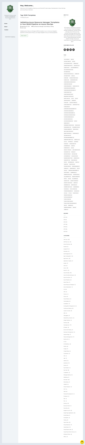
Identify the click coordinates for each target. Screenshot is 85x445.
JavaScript (66, 363)
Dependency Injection (68, 317)
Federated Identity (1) (68, 139)
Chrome (65, 294)
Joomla (65, 365)
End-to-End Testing (67, 329)
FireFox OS (66, 339)
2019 (65, 229)
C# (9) (72, 98)
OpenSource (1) (73, 168)
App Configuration (67, 256)
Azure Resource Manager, (38, 26)
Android (65, 246)
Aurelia (65, 263)
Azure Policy (66, 282)
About (5, 26)
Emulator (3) (75, 129)
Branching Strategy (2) (68, 96)
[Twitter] (70, 49)
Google (65, 348)
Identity (65, 360)
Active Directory (67, 244)
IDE (64, 355)
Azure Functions (67, 277)
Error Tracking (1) (67, 133)
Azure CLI (66, 270)
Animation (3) (66, 67)
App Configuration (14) (68, 69)
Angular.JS (66, 249)
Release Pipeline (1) (76, 176)
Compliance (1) (67, 106)
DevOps (65, 322)
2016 (64, 222)
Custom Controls (67, 310)
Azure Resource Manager (69, 284)
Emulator (65, 327)
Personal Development (68, 393)
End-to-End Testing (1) (68, 131)
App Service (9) (67, 71)
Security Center (67, 405)
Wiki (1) (65, 205)
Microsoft (65, 379)
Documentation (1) (76, 127)
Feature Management (68, 336)
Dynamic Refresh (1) (68, 129)
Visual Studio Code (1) (68, 201)
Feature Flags (66, 334)
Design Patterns (67, 320)
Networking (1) (71, 162)
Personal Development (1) (74, 170)
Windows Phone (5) (67, 207)
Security (65, 403)
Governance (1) (67, 145)
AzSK (65, 265)
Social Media (66, 415)
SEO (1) (65, 178)
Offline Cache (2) (67, 166)
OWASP (65, 384)
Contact (6, 29)
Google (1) (66, 143)
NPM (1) (65, 162)
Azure (65, 268)
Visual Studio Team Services (69, 431)
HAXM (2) (73, 145)
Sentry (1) (75, 182)
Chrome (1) (74, 100)
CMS (65, 291)
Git (64, 341)
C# (64, 289)
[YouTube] (65, 49)
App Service (66, 258)
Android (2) (76, 63)
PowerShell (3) (73, 172)
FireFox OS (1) (77, 139)
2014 (65, 217)
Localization (66, 372)
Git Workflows (66, 344)
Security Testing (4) (68, 182)
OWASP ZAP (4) (72, 164)
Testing (65, 420)
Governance (66, 353)
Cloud (65, 296)
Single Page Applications (69, 412)
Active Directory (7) (68, 63)
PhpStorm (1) (66, 172)
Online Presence (67, 386)
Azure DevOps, (47, 26)
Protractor (66, 396)
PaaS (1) (65, 170)
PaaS (65, 391)
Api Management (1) (74, 67)
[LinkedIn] (73, 49)
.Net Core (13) (66, 59)
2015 (64, 219)
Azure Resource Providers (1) (70, 90)
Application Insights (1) (68, 73)
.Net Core (65, 239)
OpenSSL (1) (66, 168)
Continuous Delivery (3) (68, 110)
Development (66, 325)
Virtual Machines (67, 424)
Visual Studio (66, 427)
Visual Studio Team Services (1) (70, 203)
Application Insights (68, 260)
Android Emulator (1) (68, 65)
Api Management (67, 253)
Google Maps (66, 351)
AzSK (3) (73, 75)
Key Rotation (66, 367)
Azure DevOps (67, 272)
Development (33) (67, 127)
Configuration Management (69, 306)
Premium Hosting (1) (68, 174)
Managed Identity (67, 374)
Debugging (66, 315)
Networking (66, 382)
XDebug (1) (66, 209)
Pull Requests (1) (67, 176)
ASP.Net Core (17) (67, 61)
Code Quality (66, 301)
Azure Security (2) (67, 92)
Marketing (66, 377)
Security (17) (66, 180)
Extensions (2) (75, 133)
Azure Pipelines (67, 279)
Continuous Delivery (68, 308)
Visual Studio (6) (67, 199)
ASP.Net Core (66, 241)
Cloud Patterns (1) (73, 102)
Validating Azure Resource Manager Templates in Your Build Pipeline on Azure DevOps (39, 23)
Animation (66, 251)
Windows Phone (67, 434)
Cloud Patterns (67, 298)
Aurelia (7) (77, 73)
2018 (65, 226)
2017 (65, 224)
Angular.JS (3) (76, 65)
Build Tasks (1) (67, 98)
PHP (65, 389)
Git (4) (65, 141)
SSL (64, 401)
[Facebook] (67, 49)
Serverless (66, 408)
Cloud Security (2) (67, 104)
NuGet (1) (77, 162)
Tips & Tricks (66, 422)
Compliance (66, 303)
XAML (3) (74, 207)
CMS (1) (76, 98)
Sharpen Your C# (67, 410)
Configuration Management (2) (70, 108)
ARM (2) (72, 59)
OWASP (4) (66, 164)
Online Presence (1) (75, 166)
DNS (65, 313)
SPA (64, 398)
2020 (65, 231)
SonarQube (66, 417)
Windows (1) (70, 205)
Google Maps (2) (73, 143)
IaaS (64, 358)
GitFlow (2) (70, 141)
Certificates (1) (67, 100)
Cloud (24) (66, 102)
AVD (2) (73, 61)
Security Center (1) (74, 180)
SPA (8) (69, 178)
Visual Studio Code (67, 429)
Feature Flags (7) (67, 135)
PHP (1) (78, 168)
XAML (65, 436)
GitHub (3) (76, 141)
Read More (23, 35)
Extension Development (68, 332)
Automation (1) (67, 75)
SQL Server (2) (75, 178)
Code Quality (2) (76, 104)
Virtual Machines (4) (68, 197)
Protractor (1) (76, 174)
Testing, (52, 26)
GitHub (65, 346)
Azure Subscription (67, 287)
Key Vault (65, 370)
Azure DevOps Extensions (69, 275)
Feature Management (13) (69, 137)
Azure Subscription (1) (68, 94)
